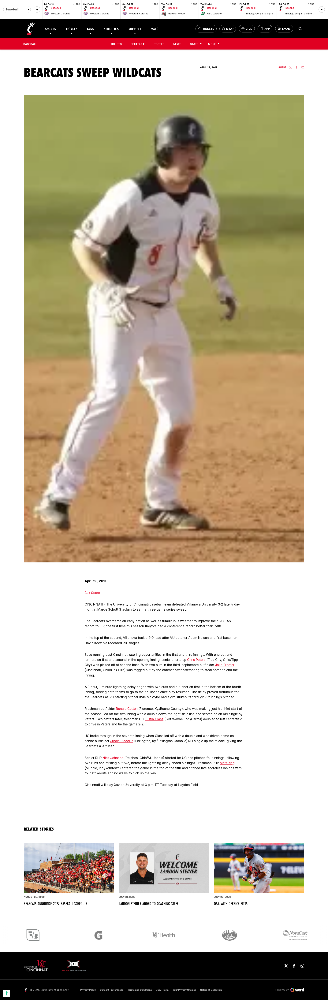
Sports (50, 28)
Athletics (111, 28)
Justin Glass (154, 719)
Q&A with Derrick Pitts (231, 903)
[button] (37, 9)
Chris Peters (196, 660)
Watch (156, 28)
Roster (159, 44)
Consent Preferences (111, 989)
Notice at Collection (211, 989)
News (177, 44)
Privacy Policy (88, 989)
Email (285, 29)
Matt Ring (227, 763)
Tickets (71, 28)
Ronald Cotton (127, 709)
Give (248, 29)
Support (135, 28)
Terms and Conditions (140, 989)
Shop (229, 29)
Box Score (92, 593)
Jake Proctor (224, 665)
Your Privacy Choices (184, 989)
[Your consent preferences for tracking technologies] (6, 993)
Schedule (138, 44)
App (267, 28)
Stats (194, 44)
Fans (90, 28)
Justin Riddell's (121, 741)
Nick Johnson (112, 758)
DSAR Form (162, 989)
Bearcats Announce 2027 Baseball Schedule (55, 903)
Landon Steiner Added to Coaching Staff (148, 903)
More (212, 44)
